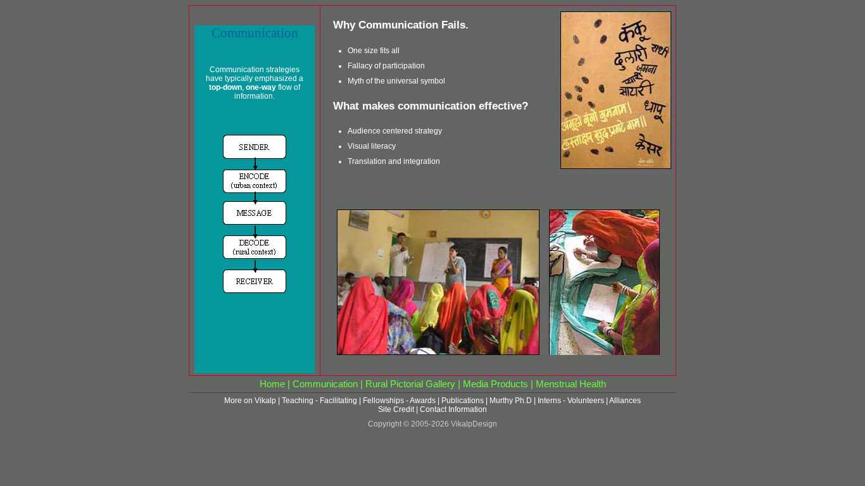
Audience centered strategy (395, 131)
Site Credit (396, 409)
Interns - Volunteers (571, 400)
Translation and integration (394, 161)
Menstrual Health (571, 384)
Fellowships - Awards (399, 400)
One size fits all (374, 50)
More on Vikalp (250, 400)
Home (272, 384)
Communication (325, 384)
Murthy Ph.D (510, 400)
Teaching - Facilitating (319, 400)
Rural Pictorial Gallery (410, 384)
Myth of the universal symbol (396, 81)
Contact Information (453, 409)
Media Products (495, 384)
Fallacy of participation (386, 65)
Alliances (625, 400)
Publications (462, 400)
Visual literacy (372, 146)
